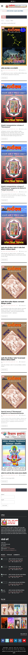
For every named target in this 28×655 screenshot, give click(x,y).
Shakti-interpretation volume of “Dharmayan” (12, 126)
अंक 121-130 (10, 649)
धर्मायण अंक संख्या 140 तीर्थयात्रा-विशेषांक (16, 590)
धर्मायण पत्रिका (5, 647)
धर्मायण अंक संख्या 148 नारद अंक (15, 566)
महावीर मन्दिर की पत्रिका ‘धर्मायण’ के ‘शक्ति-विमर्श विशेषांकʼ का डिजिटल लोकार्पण (13, 248)
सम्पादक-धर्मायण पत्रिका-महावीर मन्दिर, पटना (10, 70)
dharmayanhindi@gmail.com (9, 550)
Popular (9, 554)
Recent (3, 554)
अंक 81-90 (11, 647)
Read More (4, 77)
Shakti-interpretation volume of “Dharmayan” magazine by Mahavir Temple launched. (13, 188)
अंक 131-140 (16, 649)
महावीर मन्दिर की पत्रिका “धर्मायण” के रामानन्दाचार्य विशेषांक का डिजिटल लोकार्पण (13, 359)
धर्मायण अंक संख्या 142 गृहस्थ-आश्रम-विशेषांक (17, 574)
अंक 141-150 (22, 649)
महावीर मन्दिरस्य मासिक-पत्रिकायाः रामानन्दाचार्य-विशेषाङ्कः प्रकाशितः (12, 302)
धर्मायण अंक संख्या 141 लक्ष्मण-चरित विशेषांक (14, 11)
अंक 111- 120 (4, 649)
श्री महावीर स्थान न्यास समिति (14, 651)
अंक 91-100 (16, 647)
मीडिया (3, 28)
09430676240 (7, 547)
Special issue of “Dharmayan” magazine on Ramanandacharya (12, 412)
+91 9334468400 (10, 548)
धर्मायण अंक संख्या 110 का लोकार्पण (9, 68)
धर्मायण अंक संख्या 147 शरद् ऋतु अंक (16, 559)
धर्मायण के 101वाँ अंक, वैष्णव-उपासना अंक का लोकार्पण (14, 473)
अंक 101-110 (21, 647)
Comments (16, 554)
